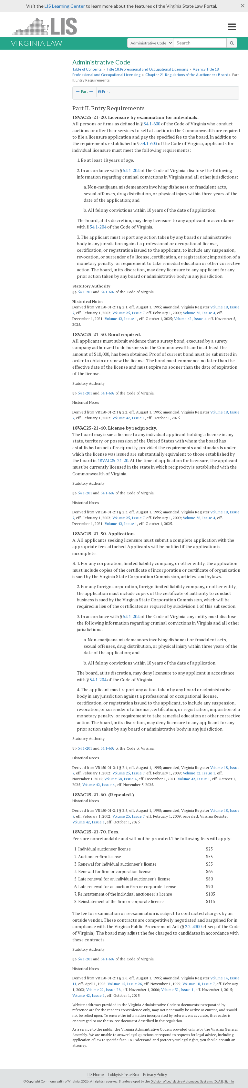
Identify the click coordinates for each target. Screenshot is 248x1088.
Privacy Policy (155, 1074)
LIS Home (96, 1074)
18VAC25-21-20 (113, 460)
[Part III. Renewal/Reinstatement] (91, 91)
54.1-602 (107, 291)
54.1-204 (131, 170)
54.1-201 (85, 291)
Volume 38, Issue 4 (199, 312)
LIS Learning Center (65, 6)
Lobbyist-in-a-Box (123, 1074)
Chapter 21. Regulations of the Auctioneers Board (186, 75)
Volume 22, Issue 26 (103, 989)
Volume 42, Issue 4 (190, 318)
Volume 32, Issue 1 (199, 773)
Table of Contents (87, 69)
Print (105, 91)
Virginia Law (36, 43)
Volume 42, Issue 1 (121, 318)
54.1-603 (148, 143)
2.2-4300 (193, 926)
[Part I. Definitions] (78, 91)
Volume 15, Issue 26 (125, 983)
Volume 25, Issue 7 (128, 312)
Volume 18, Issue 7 (198, 983)
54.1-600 (152, 124)
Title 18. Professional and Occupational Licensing (147, 69)
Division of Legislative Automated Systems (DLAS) (186, 1081)
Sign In (229, 1081)
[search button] (231, 43)
